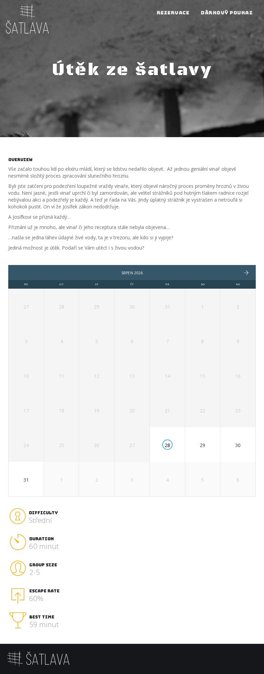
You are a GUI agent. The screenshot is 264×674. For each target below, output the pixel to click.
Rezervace (173, 13)
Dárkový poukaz (227, 13)
